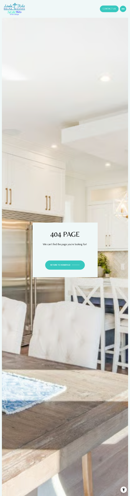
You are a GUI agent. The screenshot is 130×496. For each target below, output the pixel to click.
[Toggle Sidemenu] (123, 9)
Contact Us (109, 9)
